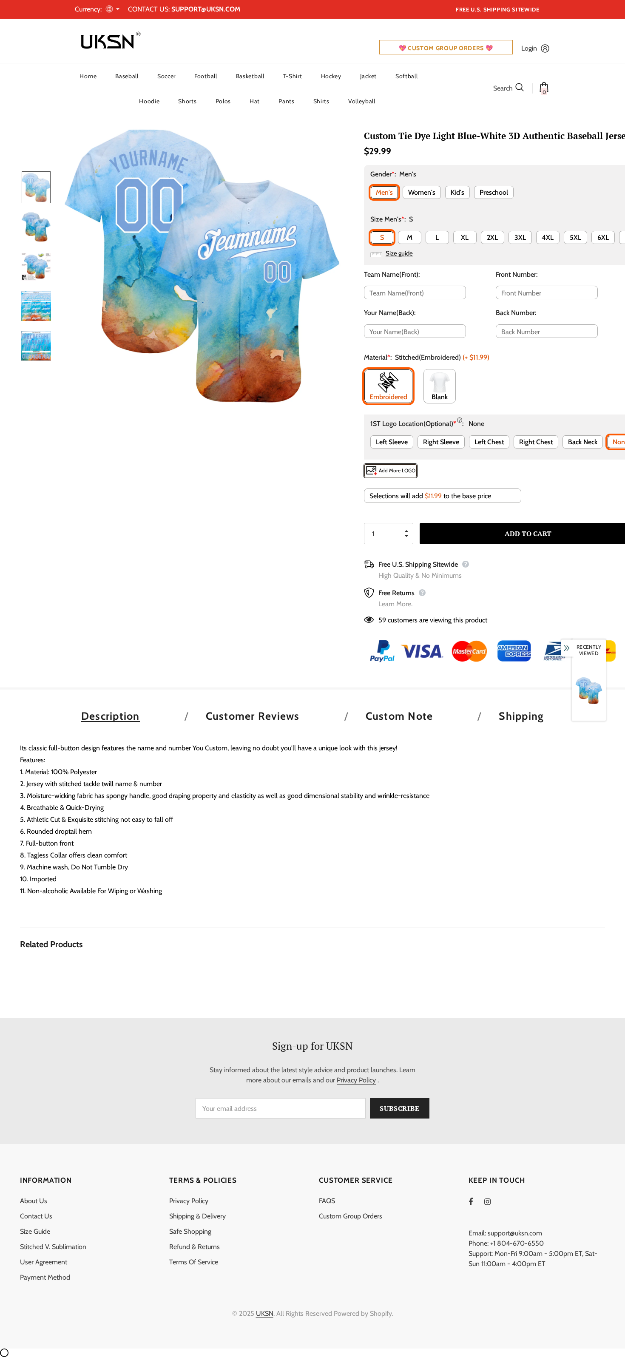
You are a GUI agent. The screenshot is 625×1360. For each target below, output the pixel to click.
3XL (520, 237)
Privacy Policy (356, 1080)
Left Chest (489, 442)
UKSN (264, 1313)
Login (529, 48)
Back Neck (582, 442)
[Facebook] (476, 1201)
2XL (492, 237)
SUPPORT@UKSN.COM (205, 9)
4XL (548, 237)
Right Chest (536, 442)
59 (382, 620)
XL (465, 237)
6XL (603, 237)
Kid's (457, 192)
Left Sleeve (392, 442)
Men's (384, 192)
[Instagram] (492, 1201)
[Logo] (109, 40)
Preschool (494, 192)
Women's (421, 192)
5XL (575, 237)
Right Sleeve (441, 442)
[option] (202, 266)
